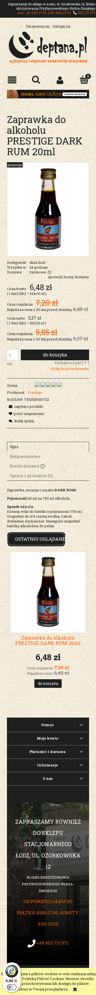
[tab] (48, 446)
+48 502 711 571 (52, 943)
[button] (12, 80)
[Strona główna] (48, 46)
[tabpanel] (48, 508)
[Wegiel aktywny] (48, 93)
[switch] (12, 987)
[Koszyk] (84, 80)
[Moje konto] (60, 80)
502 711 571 (86, 12)
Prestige (35, 392)
